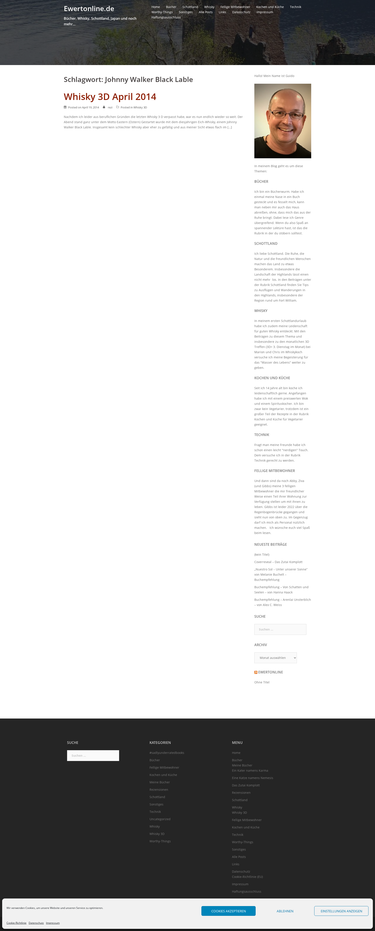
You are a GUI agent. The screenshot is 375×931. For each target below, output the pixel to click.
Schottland (190, 7)
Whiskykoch (293, 352)
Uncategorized (160, 819)
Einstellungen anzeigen (341, 911)
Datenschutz (36, 923)
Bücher (171, 7)
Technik (295, 7)
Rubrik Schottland (273, 285)
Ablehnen (285, 911)
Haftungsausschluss (166, 17)
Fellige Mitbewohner (235, 7)
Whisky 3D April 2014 (110, 96)
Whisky (209, 7)
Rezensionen (159, 789)
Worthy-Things (162, 12)
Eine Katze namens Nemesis (252, 778)
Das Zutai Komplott (246, 785)
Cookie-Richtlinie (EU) (247, 877)
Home (155, 7)
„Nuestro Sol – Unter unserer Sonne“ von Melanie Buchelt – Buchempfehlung (281, 574)
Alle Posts (206, 12)
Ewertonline (270, 672)
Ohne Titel (262, 682)
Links (222, 12)
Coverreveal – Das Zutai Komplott (278, 562)
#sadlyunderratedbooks (167, 753)
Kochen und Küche (270, 7)
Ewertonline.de (89, 8)
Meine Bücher (160, 782)
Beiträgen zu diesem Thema (274, 336)
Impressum (53, 923)
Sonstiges (186, 12)
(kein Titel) (261, 554)
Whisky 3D (140, 107)
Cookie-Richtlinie (16, 923)
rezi (110, 107)
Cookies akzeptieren (228, 911)
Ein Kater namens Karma (250, 770)
